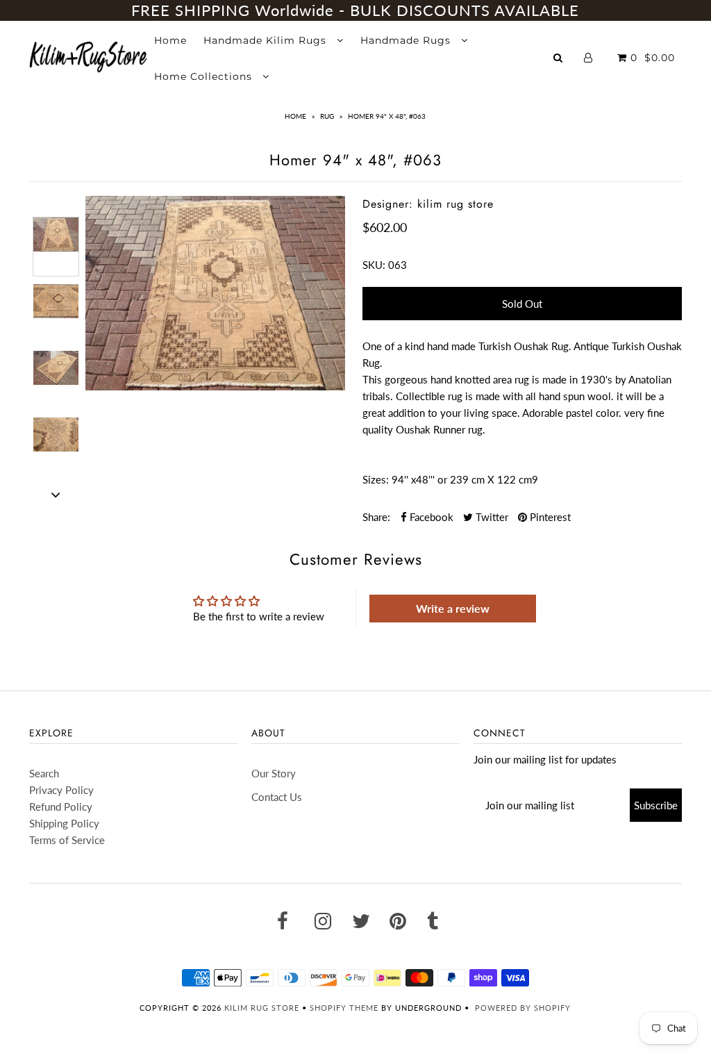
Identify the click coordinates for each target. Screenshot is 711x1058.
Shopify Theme (344, 1007)
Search (44, 773)
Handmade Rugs (407, 40)
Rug (327, 116)
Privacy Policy (61, 790)
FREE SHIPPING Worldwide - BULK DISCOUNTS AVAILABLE (355, 10)
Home (170, 40)
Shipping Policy (64, 823)
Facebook (430, 517)
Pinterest (549, 517)
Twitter (490, 517)
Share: (376, 517)
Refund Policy (60, 806)
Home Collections (205, 76)
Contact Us (276, 797)
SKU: (373, 264)
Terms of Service (67, 840)
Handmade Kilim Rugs (266, 40)
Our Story (273, 773)
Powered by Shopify (523, 1007)
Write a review (453, 608)
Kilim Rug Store (261, 1007)
